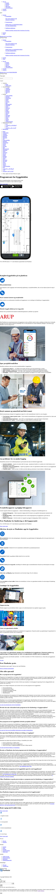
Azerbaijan (7, 89)
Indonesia (7, 90)
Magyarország (8, 104)
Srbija (6, 114)
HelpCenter (5, 851)
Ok (1, 893)
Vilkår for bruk (6, 856)
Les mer (1, 610)
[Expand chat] (1, 881)
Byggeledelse (11, 18)
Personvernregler (6, 857)
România (7, 111)
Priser (4, 34)
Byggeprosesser (13, 24)
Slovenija (7, 116)
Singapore (7, 91)
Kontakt (7, 3)
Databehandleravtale (7, 860)
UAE (6, 126)
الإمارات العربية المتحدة (10, 128)
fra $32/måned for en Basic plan (9, 774)
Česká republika (8, 95)
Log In (7, 36)
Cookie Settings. (40, 890)
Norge (6, 106)
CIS (6, 93)
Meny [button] (10, 36)
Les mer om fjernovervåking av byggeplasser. (10, 747)
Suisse (6, 117)
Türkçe (7, 120)
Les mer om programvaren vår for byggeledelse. (10, 704)
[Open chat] (1, 885)
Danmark (7, 96)
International (5, 129)
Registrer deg (3, 36)
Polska (6, 110)
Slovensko (7, 115)
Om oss (4, 1)
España (7, 99)
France (6, 100)
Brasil (6, 84)
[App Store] (5, 187)
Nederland (7, 105)
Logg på (4, 10)
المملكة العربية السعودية (10, 125)
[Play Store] (16, 187)
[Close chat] (4, 881)
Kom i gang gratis (4, 184)
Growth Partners (9, 7)
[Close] (15, 887)
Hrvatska (7, 101)
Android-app (5, 866)
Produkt (4, 15)
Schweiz (7, 113)
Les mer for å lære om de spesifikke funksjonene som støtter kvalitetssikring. (16, 730)
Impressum (5, 859)
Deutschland (8, 98)
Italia (6, 103)
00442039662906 (13, 72)
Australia (7, 88)
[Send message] (13, 883)
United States (8, 85)
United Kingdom (9, 121)
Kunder (4, 32)
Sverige (7, 119)
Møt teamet (7, 6)
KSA (6, 124)
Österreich (7, 108)
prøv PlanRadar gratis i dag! (25, 766)
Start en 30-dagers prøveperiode (7, 668)
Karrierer (7, 4)
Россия (7, 109)
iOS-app (4, 865)
